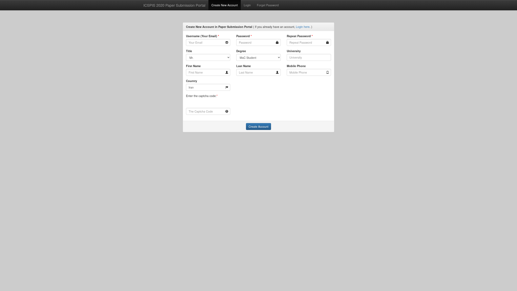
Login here (303, 27)
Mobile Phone (296, 66)
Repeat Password (300, 36)
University (294, 51)
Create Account (258, 126)
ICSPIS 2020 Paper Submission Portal (174, 5)
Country (191, 81)
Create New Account (224, 5)
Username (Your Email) (202, 36)
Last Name (243, 66)
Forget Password (268, 5)
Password (244, 36)
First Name (193, 66)
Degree (241, 51)
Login (247, 5)
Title (189, 51)
